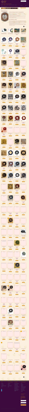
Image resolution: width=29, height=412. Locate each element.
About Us (2, 383)
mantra (22, 13)
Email (21, 401)
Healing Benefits (16, 384)
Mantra (21, 383)
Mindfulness (22, 384)
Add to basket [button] (4, 45)
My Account (9, 383)
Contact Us (2, 384)
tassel (19, 15)
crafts (4, 6)
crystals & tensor (2, 6)
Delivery (9, 384)
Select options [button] (17, 158)
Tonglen (22, 391)
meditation (11, 14)
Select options (17, 68)
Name (21, 399)
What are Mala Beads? (16, 383)
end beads (15, 15)
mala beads (15, 13)
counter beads (16, 23)
